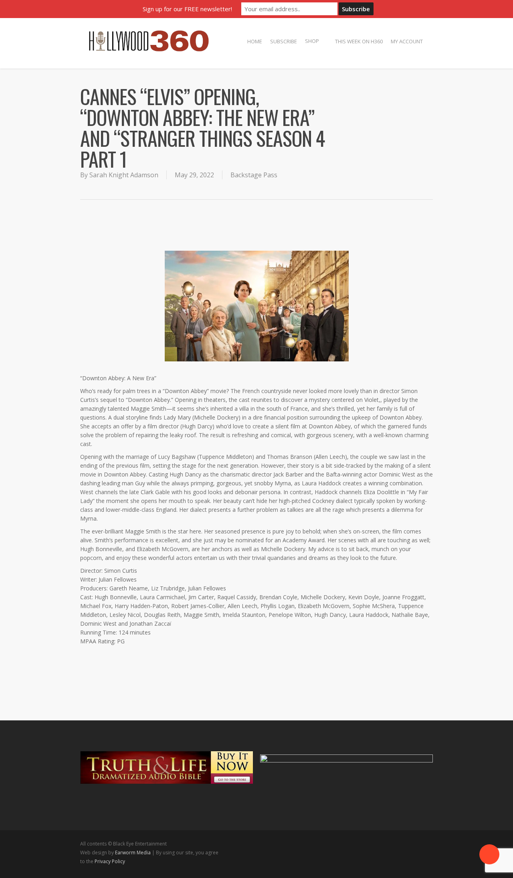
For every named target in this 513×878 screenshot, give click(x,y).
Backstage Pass (253, 174)
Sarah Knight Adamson (123, 174)
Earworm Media (133, 852)
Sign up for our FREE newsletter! (187, 9)
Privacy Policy (110, 861)
